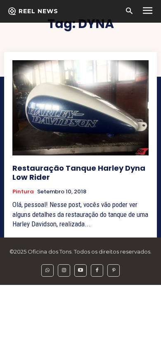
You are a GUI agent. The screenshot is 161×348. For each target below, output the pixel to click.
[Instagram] (64, 270)
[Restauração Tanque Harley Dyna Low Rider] (80, 107)
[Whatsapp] (47, 270)
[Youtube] (80, 270)
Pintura (23, 191)
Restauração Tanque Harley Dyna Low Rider (78, 172)
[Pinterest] (113, 270)
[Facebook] (97, 270)
